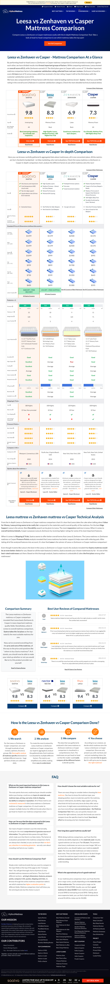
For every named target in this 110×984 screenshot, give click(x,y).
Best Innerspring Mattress (64, 936)
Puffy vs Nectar (42, 961)
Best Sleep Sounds (103, 6)
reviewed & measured (17, 803)
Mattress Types (60, 966)
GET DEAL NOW (93, 981)
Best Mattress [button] (57, 11)
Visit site (29, 141)
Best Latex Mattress (62, 939)
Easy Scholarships (98, 934)
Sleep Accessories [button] (98, 11)
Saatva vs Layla (42, 956)
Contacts (95, 945)
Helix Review (42, 931)
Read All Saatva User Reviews (73, 669)
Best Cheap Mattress (62, 947)
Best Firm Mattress (62, 934)
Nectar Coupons (79, 953)
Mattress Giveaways (99, 931)
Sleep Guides (79, 6)
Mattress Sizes (60, 955)
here (25, 950)
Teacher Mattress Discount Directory (80, 923)
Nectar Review (42, 934)
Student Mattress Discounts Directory (81, 927)
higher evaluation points (35, 884)
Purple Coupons (79, 959)
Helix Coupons (79, 956)
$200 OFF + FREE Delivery (29, 291)
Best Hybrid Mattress (62, 942)
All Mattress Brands (99, 929)
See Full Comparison (55, 43)
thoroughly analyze (19, 753)
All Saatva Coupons (29, 296)
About (70, 6)
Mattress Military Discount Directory (80, 936)
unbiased (48, 3)
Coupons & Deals (48, 6)
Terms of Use (97, 947)
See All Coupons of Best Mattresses (71, 289)
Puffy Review (42, 920)
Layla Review (42, 923)
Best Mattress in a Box (63, 945)
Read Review (29, 144)
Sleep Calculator (91, 6)
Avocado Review (43, 940)
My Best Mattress (6, 924)
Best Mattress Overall (62, 918)
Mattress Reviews (98, 926)
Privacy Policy (97, 950)
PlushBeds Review (43, 929)
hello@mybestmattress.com (58, 975)
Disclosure (96, 953)
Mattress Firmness (61, 963)
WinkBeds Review (43, 926)
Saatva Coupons (79, 948)
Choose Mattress (61, 961)
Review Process (60, 6)
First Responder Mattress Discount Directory (82, 932)
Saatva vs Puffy (42, 950)
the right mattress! (95, 763)
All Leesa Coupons (50, 294)
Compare (21, 706)
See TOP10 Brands (72, 141)
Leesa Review (42, 937)
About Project (97, 942)
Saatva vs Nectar (43, 953)
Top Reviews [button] (70, 11)
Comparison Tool (98, 918)
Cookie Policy (97, 956)
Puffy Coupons (79, 950)
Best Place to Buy (61, 958)
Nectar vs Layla (42, 958)
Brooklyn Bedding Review (45, 942)
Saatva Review (42, 918)
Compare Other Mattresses (94, 88)
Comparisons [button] (83, 10)
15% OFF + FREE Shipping (50, 290)
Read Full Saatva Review (18, 668)
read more (35, 488)
